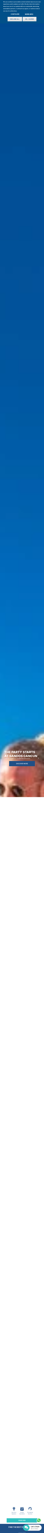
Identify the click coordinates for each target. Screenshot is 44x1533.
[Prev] (6, 758)
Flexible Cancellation (22, 1513)
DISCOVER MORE (22, 763)
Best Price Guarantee (14, 1513)
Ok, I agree (29, 19)
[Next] (38, 758)
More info (29, 14)
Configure (15, 14)
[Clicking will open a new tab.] (38, 1520)
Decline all (15, 19)
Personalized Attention (30, 1513)
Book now (22, 1520)
